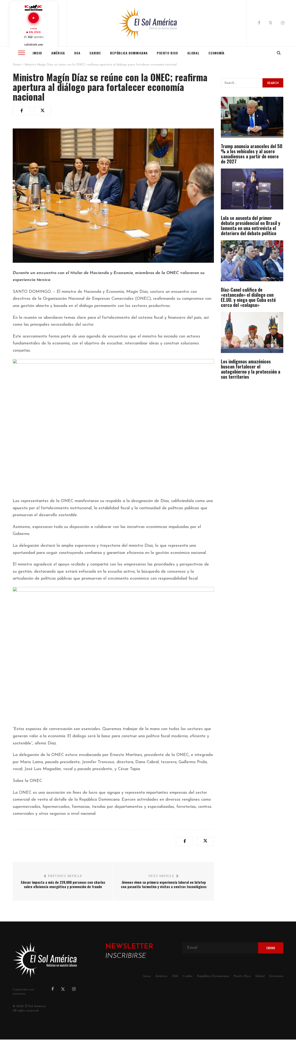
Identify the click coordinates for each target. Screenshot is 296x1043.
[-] (148, 23)
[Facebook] (259, 23)
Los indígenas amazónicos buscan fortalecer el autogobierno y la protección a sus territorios (250, 369)
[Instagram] (282, 23)
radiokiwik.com (33, 44)
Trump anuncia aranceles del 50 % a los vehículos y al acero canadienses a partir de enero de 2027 (251, 154)
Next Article (161, 876)
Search (273, 83)
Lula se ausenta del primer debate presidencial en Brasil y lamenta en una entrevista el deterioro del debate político (250, 225)
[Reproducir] (33, 17)
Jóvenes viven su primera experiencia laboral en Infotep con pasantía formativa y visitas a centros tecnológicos (164, 884)
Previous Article (65, 876)
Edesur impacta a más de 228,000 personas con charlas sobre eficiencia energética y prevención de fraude (63, 884)
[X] (270, 24)
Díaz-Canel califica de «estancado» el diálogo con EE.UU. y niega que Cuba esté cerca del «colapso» (248, 297)
